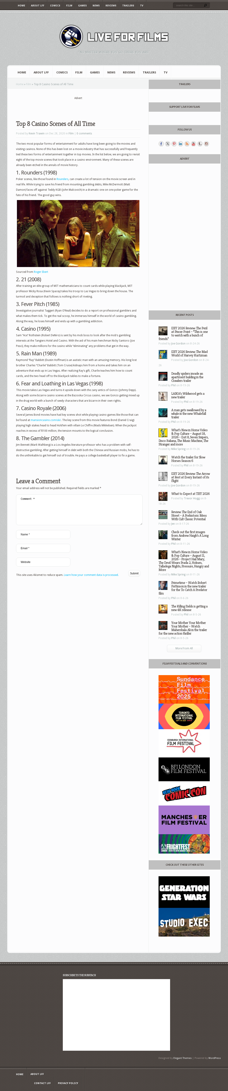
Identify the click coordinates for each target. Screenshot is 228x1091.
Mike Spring (178, 449)
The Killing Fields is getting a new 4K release (189, 608)
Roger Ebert (41, 271)
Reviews (111, 5)
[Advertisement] (78, 107)
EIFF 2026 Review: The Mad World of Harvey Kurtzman (189, 353)
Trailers (128, 5)
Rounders (62, 179)
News (96, 5)
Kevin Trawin (37, 133)
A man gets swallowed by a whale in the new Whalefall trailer (188, 413)
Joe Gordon (178, 343)
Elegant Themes (182, 1058)
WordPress (214, 1058)
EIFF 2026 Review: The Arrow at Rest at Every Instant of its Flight (190, 477)
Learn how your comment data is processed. (91, 575)
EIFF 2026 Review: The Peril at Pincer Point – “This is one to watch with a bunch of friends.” (183, 333)
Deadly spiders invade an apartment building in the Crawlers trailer (187, 377)
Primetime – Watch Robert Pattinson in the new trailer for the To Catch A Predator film (183, 588)
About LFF (37, 5)
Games (82, 5)
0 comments (84, 133)
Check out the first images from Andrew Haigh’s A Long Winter (189, 535)
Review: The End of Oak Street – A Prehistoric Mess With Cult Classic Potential (189, 515)
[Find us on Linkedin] (180, 143)
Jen (173, 523)
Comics (55, 5)
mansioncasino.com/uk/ (46, 420)
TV (141, 5)
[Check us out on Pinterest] (174, 143)
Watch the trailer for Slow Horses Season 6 (188, 459)
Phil (173, 385)
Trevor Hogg (192, 498)
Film (69, 5)
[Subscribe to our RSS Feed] (187, 143)
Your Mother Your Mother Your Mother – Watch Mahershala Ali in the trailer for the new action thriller (183, 628)
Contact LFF (42, 1083)
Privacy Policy (68, 1083)
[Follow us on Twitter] (167, 143)
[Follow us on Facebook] (161, 143)
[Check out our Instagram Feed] (206, 143)
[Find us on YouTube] (193, 143)
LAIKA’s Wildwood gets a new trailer (187, 395)
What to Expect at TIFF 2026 (190, 493)
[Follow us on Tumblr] (200, 143)
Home (21, 5)
